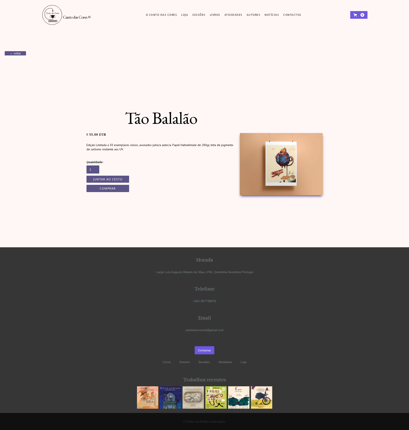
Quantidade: (94, 162)
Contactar (204, 350)
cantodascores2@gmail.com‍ (204, 330)
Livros (215, 15)
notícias (272, 15)
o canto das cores (161, 15)
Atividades (225, 362)
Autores (184, 362)
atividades (233, 15)
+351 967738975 (204, 301)
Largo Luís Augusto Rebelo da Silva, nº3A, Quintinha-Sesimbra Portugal (204, 272)
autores (254, 15)
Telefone (204, 288)
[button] (358, 15)
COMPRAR (108, 188)
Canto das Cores (77, 17)
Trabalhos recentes (204, 379)
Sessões (204, 362)
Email (204, 317)
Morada (204, 259)
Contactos (292, 15)
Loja (184, 15)
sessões (199, 15)
